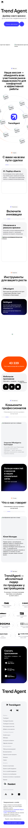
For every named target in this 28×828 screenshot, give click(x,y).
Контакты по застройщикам (9, 774)
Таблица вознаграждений (9, 749)
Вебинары (5, 737)
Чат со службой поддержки (9, 771)
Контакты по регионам (8, 766)
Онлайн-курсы (6, 735)
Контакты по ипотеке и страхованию (11, 776)
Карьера (5, 779)
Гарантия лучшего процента (9, 754)
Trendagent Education (8, 721)
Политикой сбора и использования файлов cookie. (14, 811)
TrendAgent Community (8, 723)
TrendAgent (6, 718)
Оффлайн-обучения (8, 743)
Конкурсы (5, 757)
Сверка (5, 760)
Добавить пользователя (9, 729)
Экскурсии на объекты (8, 740)
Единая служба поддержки (9, 768)
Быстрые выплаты (7, 751)
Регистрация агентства (8, 726)
